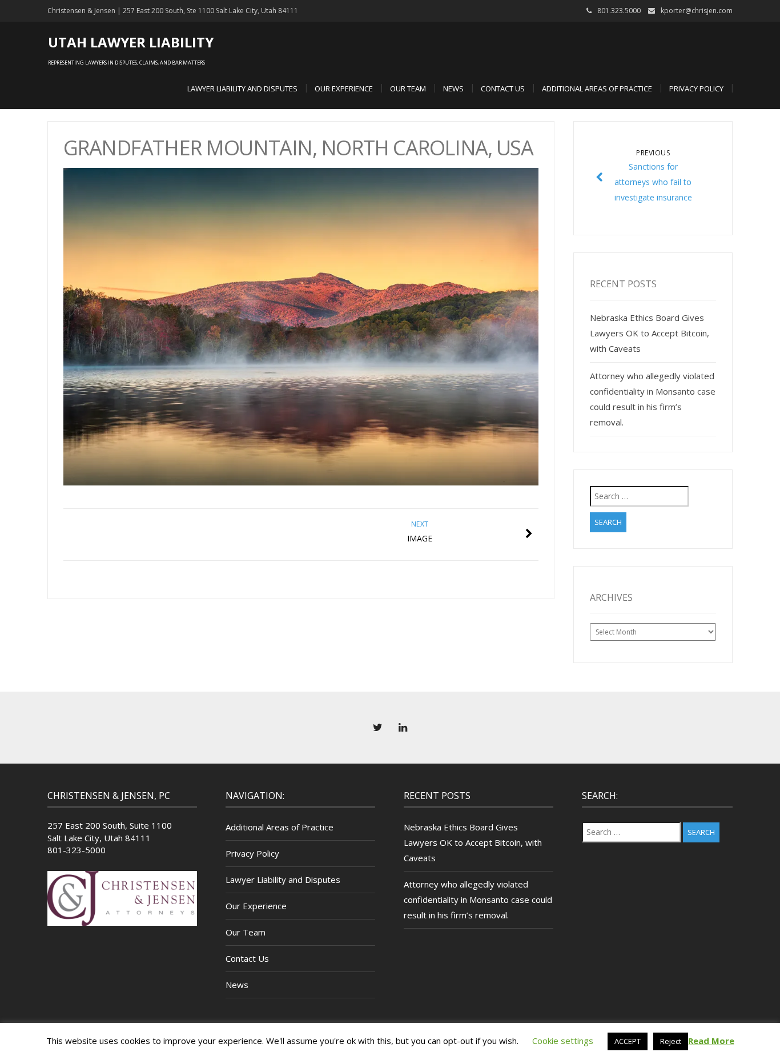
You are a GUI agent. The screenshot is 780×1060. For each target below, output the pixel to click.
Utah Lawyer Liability (131, 42)
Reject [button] (670, 1041)
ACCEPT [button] (627, 1041)
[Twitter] (377, 727)
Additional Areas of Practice (597, 88)
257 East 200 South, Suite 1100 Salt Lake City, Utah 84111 (109, 831)
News (453, 88)
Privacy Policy (696, 88)
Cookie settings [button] (562, 1040)
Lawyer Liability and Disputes (242, 88)
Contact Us (503, 88)
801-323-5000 (76, 850)
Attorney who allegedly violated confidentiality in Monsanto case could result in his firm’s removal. (478, 899)
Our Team (408, 88)
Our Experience (344, 88)
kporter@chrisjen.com (697, 10)
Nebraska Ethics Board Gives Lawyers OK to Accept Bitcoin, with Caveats (649, 333)
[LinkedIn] (402, 727)
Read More (711, 1040)
